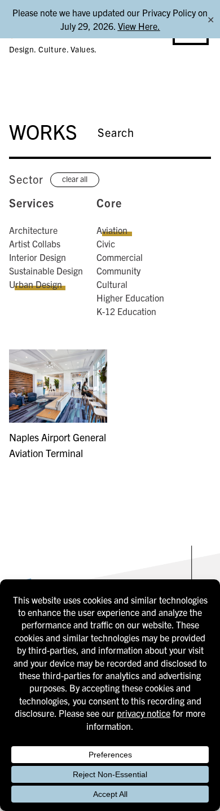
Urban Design (35, 284)
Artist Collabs (34, 243)
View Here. (139, 26)
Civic (105, 243)
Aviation (111, 230)
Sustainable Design (46, 270)
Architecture (33, 230)
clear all (74, 179)
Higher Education (130, 297)
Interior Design (37, 257)
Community (118, 270)
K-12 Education (126, 311)
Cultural (111, 284)
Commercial (119, 257)
